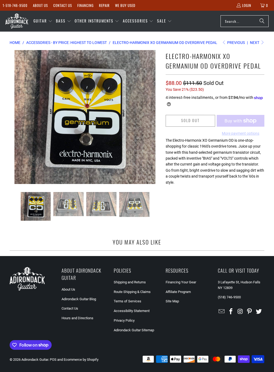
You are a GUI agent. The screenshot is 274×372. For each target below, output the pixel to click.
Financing (85, 5)
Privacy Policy (124, 320)
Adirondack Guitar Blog (79, 299)
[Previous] (13, 117)
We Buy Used (125, 5)
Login (246, 5)
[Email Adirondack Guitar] (222, 311)
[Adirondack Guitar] (16, 21)
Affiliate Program (178, 292)
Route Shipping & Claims (132, 292)
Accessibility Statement (132, 311)
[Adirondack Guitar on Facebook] (231, 311)
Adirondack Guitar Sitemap (134, 330)
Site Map (172, 301)
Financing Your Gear (181, 282)
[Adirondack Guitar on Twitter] (259, 311)
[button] (42, 21)
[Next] (156, 117)
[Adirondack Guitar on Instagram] (240, 311)
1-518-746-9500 (15, 5)
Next (255, 42)
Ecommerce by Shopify (81, 360)
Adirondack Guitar (34, 360)
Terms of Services (127, 301)
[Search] (262, 21)
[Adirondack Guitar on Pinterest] (250, 311)
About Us (40, 5)
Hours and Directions (77, 318)
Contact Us (62, 5)
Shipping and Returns (130, 282)
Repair (104, 5)
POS (53, 360)
